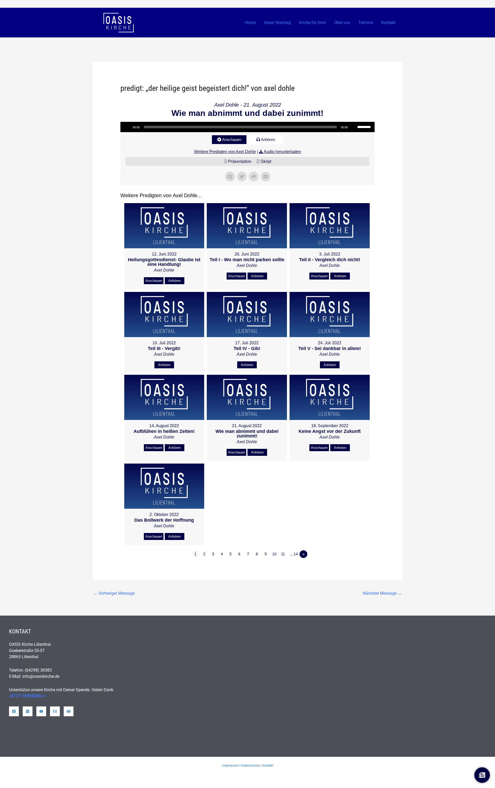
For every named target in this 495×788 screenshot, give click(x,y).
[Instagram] (27, 711)
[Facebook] (14, 711)
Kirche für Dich (312, 22)
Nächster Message (382, 593)
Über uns (342, 22)
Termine (365, 22)
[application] (247, 127)
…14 (294, 554)
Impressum (230, 765)
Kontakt (388, 22)
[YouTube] (41, 711)
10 (274, 554)
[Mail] (55, 711)
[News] (68, 711)
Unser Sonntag (277, 22)
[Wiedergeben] (127, 127)
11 (283, 554)
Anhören (268, 139)
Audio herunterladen (282, 151)
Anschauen (231, 139)
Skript (266, 161)
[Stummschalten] (353, 127)
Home (250, 22)
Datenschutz (250, 765)
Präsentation (239, 161)
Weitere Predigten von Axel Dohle (225, 151)
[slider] (365, 126)
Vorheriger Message (114, 593)
